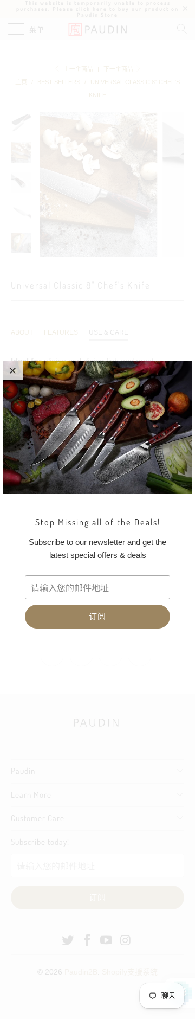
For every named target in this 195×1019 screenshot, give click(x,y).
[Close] (13, 370)
